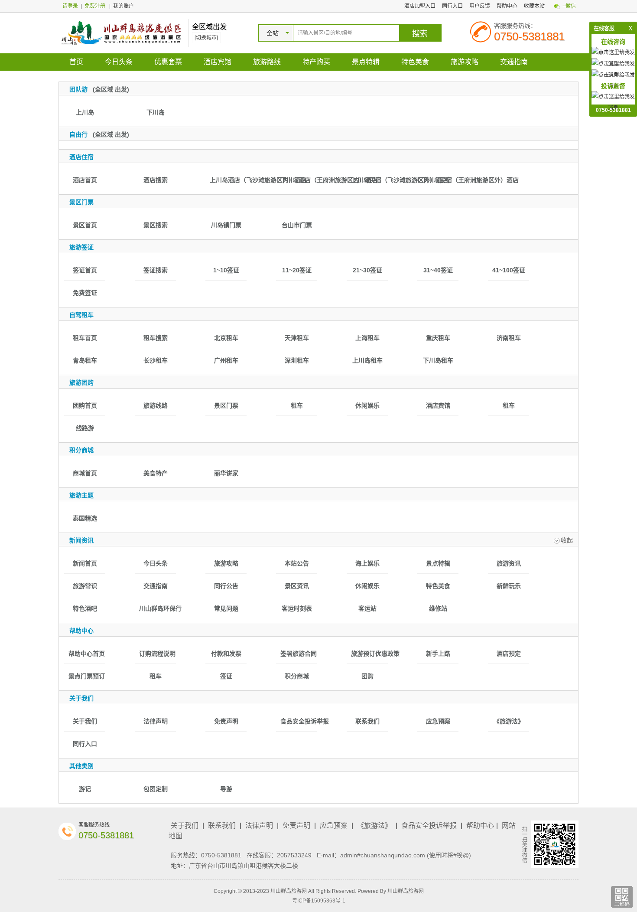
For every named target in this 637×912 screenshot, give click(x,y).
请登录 (70, 6)
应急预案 (334, 825)
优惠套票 (168, 61)
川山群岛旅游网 (405, 891)
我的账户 (123, 6)
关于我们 (184, 825)
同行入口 (452, 6)
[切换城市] (206, 38)
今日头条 (119, 61)
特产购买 (316, 61)
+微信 (569, 6)
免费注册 (94, 6)
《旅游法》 (374, 825)
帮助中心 (507, 6)
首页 (76, 61)
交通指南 (514, 61)
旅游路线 (267, 61)
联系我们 (222, 825)
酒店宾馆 (217, 61)
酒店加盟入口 (420, 6)
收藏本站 (534, 6)
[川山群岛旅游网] (121, 32)
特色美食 (415, 61)
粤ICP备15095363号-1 (318, 901)
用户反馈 (479, 6)
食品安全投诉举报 (429, 825)
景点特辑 (366, 61)
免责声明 (296, 825)
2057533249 (294, 855)
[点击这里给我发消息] (613, 102)
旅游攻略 (464, 61)
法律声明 (259, 825)
